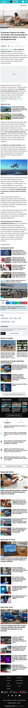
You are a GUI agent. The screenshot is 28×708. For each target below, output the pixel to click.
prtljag (15, 318)
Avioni (10, 318)
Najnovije (7, 472)
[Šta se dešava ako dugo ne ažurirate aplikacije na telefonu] (6, 599)
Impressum (14, 700)
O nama (4, 700)
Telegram (3, 309)
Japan (13, 321)
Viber (24, 308)
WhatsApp (19, 308)
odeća (19, 318)
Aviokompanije (4, 318)
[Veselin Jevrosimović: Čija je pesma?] (6, 388)
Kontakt (18, 702)
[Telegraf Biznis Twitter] (12, 695)
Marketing (9, 700)
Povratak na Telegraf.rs (5, 2)
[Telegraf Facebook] (8, 695)
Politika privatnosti (12, 702)
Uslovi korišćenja (20, 313)
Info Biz (2, 29)
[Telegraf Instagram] (15, 695)
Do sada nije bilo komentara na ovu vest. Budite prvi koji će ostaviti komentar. (13, 329)
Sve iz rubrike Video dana (14, 415)
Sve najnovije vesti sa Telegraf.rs (14, 466)
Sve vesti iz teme (14, 394)
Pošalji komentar (14, 333)
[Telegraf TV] (19, 695)
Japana (10, 49)
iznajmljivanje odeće (5, 321)
